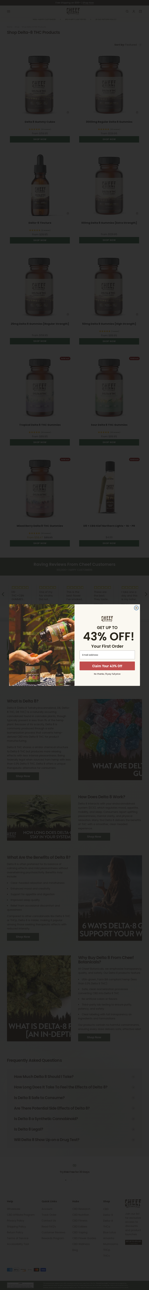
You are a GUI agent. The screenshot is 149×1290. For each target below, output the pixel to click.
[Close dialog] (136, 608)
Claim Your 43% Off (107, 666)
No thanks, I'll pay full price (107, 673)
